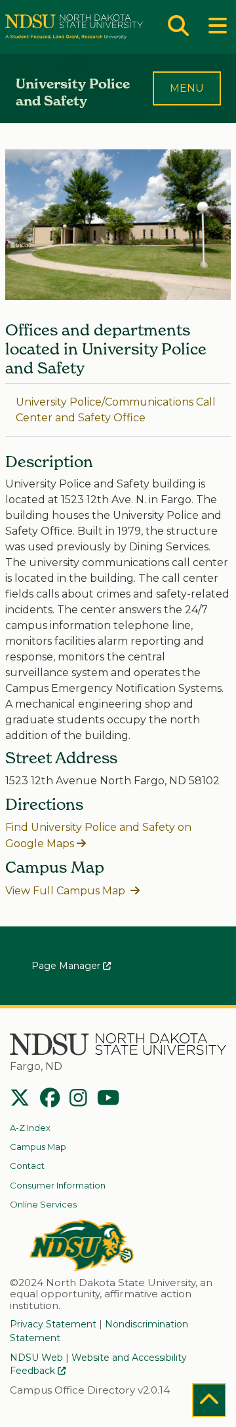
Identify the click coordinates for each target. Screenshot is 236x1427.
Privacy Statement (53, 1324)
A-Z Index (30, 1127)
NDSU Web (36, 1357)
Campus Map (38, 1146)
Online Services (43, 1204)
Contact (27, 1165)
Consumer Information (58, 1185)
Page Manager (67, 966)
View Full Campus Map (66, 891)
